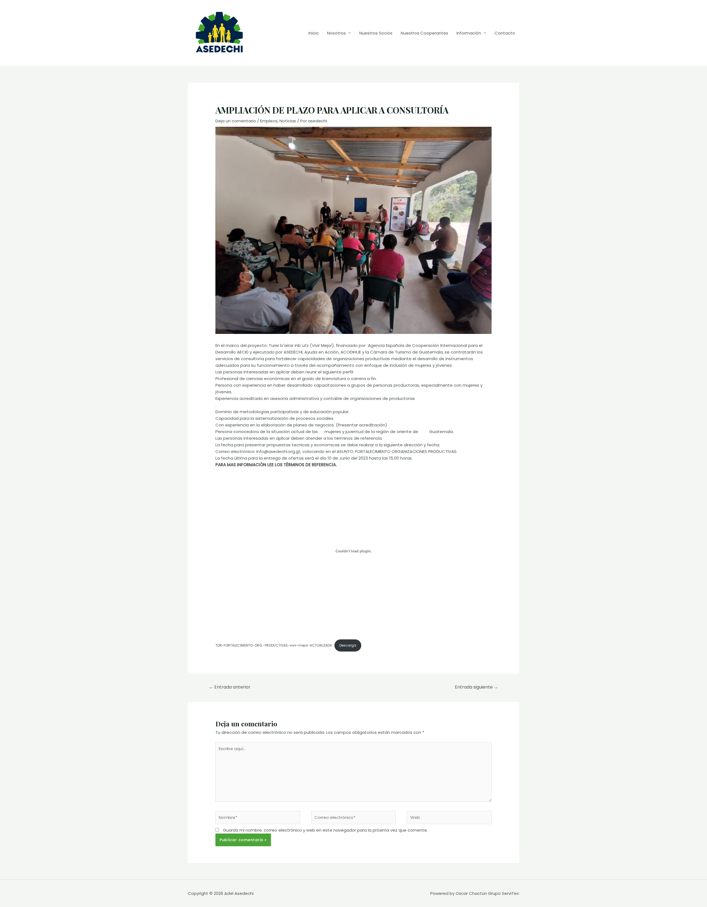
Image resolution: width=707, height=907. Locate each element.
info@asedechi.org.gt (278, 451)
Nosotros (336, 33)
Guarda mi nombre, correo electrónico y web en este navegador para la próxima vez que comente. (325, 830)
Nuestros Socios (375, 33)
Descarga (347, 645)
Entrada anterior (229, 687)
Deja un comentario (235, 121)
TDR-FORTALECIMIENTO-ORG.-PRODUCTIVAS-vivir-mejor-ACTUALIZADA (273, 645)
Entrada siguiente (476, 687)
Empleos (269, 121)
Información (469, 33)
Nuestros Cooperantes (424, 33)
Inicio (313, 33)
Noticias (287, 121)
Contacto (505, 33)
